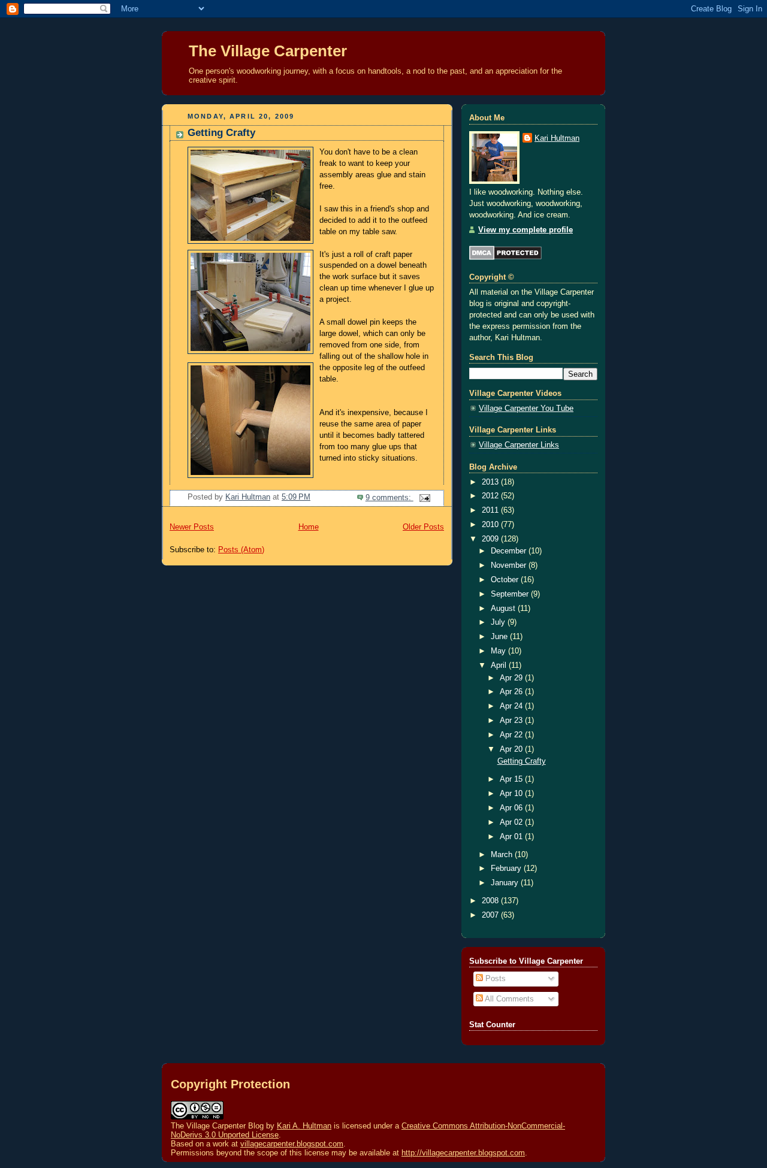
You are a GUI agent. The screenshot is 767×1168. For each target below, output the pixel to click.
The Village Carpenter (268, 51)
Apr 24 (512, 706)
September (511, 594)
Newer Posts (192, 527)
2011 (491, 510)
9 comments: (389, 498)
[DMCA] (505, 257)
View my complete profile (525, 230)
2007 (491, 915)
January (506, 883)
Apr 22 (512, 735)
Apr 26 (512, 692)
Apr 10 (512, 793)
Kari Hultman (557, 138)
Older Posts (423, 527)
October (506, 580)
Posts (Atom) (241, 550)
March (503, 855)
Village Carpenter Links (519, 445)
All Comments (508, 999)
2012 (491, 496)
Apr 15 (512, 779)
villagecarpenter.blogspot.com (291, 1143)
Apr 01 (512, 837)
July (499, 622)
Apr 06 (512, 808)
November (510, 565)
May (499, 651)
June (500, 637)
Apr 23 (512, 720)
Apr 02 (512, 822)
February (507, 868)
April (500, 665)
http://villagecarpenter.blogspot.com (463, 1152)
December (510, 551)
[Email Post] (424, 498)
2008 (491, 901)
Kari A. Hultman (304, 1125)
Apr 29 (512, 678)
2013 (491, 482)
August (504, 608)
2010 (491, 525)
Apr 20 (512, 749)
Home (308, 527)
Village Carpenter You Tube (526, 408)
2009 (491, 539)
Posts (494, 979)
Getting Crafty (221, 132)
